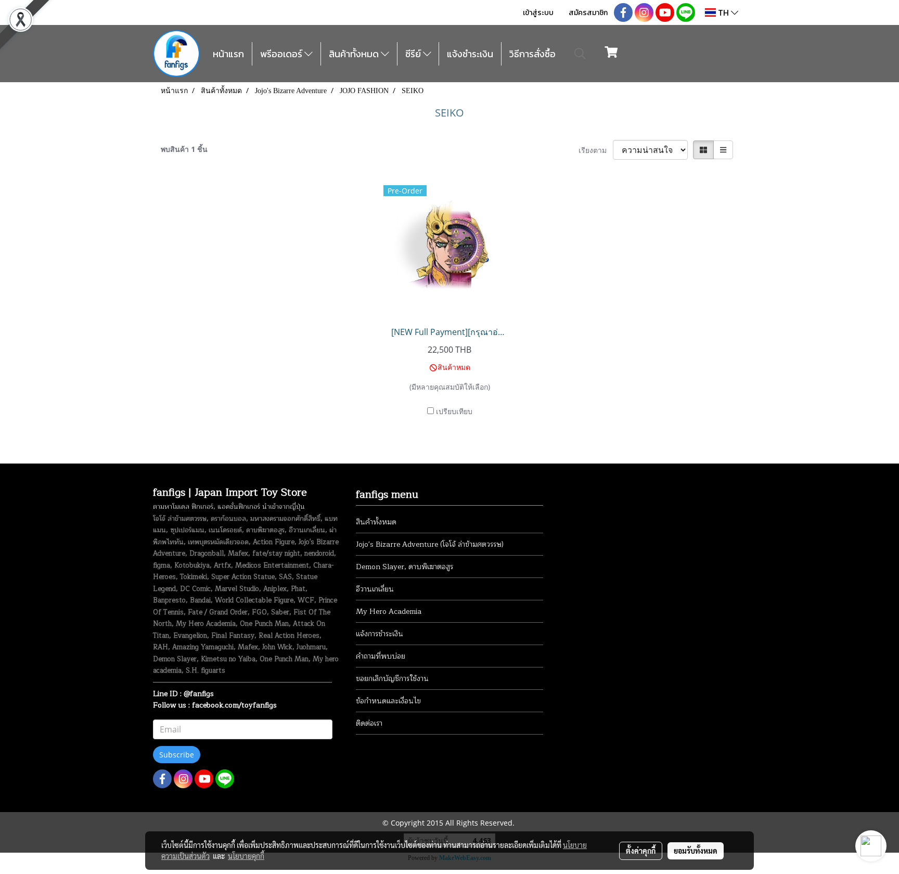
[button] (580, 53)
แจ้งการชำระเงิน (379, 634)
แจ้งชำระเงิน (470, 54)
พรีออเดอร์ (282, 54)
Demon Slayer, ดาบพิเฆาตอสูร (404, 567)
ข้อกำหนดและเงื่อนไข (388, 701)
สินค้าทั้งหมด (355, 54)
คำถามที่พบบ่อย (380, 656)
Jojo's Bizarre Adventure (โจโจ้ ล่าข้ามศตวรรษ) (430, 544)
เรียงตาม (596, 150)
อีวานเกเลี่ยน (375, 589)
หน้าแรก (228, 54)
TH (723, 12)
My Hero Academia (388, 612)
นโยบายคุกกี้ (246, 855)
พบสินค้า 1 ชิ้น (184, 149)
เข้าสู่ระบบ (538, 12)
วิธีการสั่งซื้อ (532, 54)
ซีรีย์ (414, 54)
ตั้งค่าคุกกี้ (641, 850)
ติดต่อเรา (369, 723)
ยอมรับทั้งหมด (695, 850)
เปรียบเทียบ (454, 411)
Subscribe (176, 755)
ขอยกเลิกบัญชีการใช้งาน (392, 679)
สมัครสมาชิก (588, 12)
